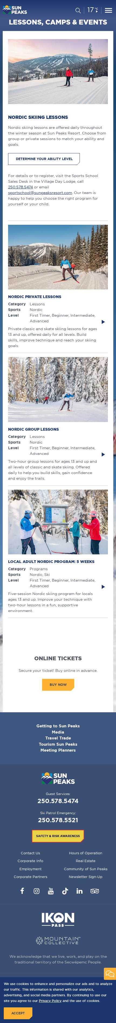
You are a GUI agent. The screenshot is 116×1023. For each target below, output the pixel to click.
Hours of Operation (85, 853)
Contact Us (30, 853)
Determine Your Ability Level (44, 159)
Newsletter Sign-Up (86, 877)
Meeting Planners (58, 750)
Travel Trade (58, 738)
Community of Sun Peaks (85, 869)
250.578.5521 (58, 820)
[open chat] (110, 974)
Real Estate (85, 861)
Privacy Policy (50, 1001)
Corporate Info (30, 861)
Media (58, 732)
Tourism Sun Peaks (58, 744)
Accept (18, 1013)
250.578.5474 (20, 187)
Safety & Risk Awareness (58, 836)
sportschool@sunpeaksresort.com (40, 193)
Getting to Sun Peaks (58, 726)
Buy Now (58, 684)
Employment (30, 869)
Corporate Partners (30, 877)
